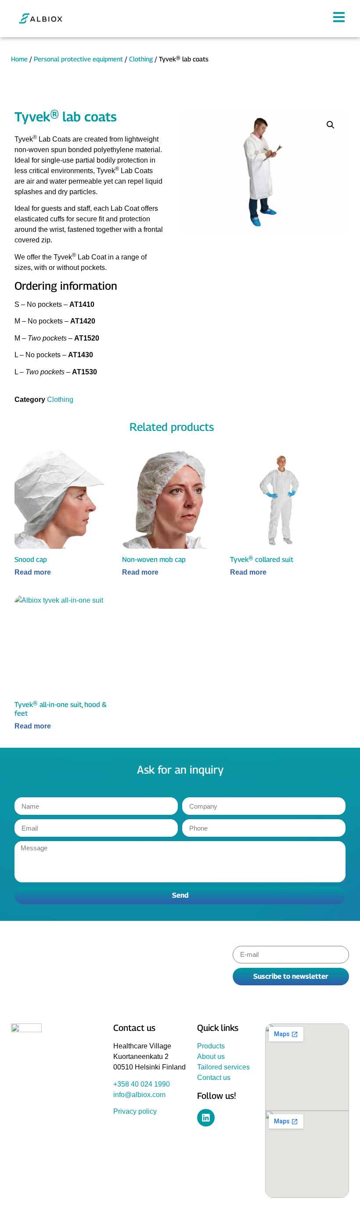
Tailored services (223, 1067)
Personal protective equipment (78, 59)
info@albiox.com (139, 1094)
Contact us (213, 1077)
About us (211, 1056)
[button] (330, 125)
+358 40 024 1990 (141, 1084)
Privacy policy (135, 1111)
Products (211, 1046)
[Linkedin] (206, 1117)
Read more (32, 572)
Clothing (141, 59)
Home (19, 59)
